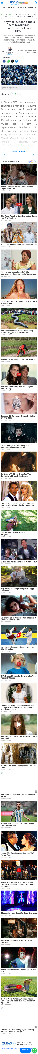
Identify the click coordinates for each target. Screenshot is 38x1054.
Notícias (11, 8)
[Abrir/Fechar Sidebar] (2, 2)
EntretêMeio (21, 8)
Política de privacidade (9, 1049)
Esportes (10, 14)
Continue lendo (19, 151)
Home (4, 8)
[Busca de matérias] (36, 3)
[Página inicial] (14, 3)
